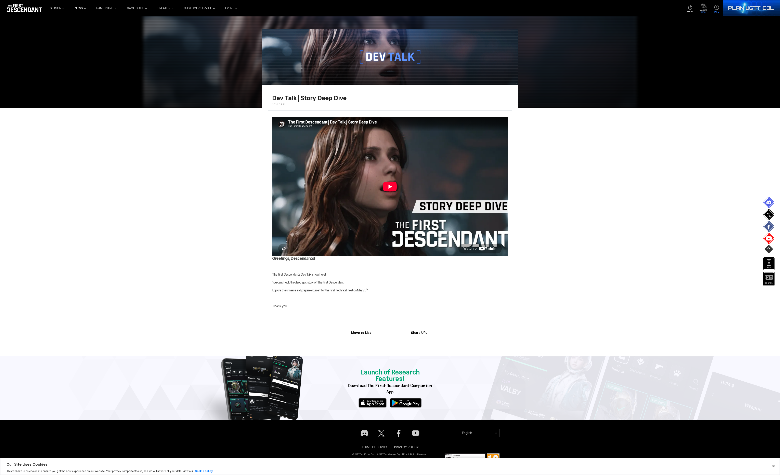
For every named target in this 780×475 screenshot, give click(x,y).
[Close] (773, 466)
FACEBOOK (769, 226)
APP (769, 264)
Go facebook (398, 433)
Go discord (364, 433)
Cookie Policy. (204, 470)
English (467, 433)
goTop (769, 250)
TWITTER (769, 214)
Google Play (405, 403)
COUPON (769, 279)
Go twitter (381, 433)
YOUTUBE (769, 238)
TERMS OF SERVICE (375, 447)
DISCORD (769, 202)
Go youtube (415, 433)
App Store (373, 403)
